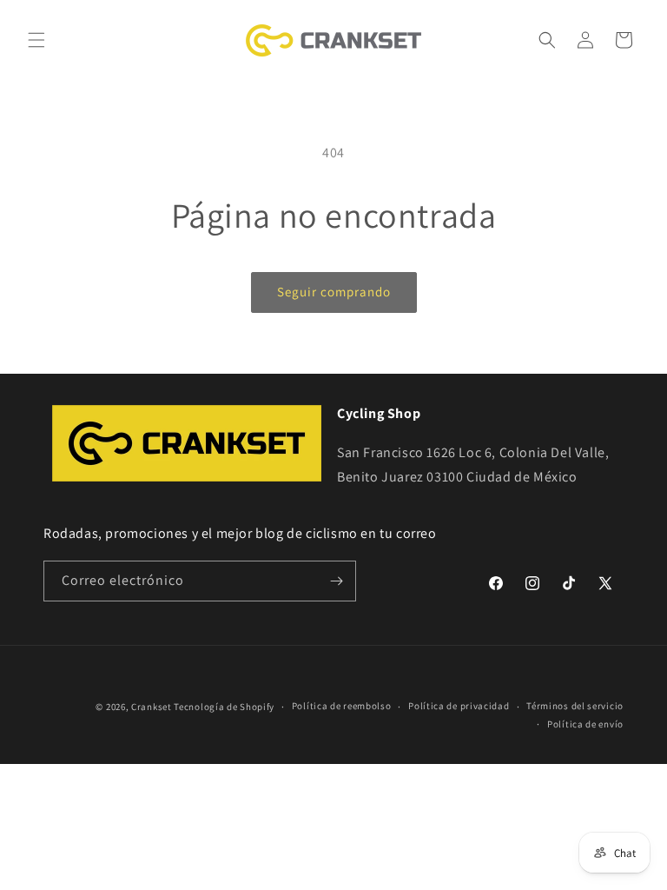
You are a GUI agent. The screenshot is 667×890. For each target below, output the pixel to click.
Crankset (151, 707)
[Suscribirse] (336, 581)
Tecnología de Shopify (224, 707)
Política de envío (585, 724)
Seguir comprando (334, 291)
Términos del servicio (575, 706)
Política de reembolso (342, 706)
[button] (36, 40)
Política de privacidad (458, 706)
